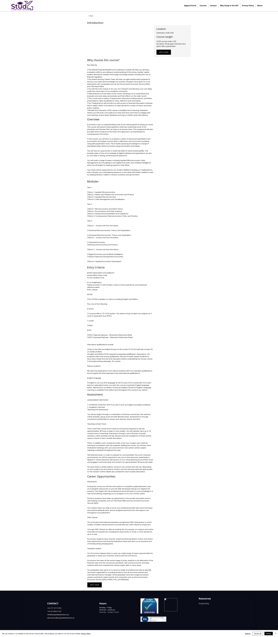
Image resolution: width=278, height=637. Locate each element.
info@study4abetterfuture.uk (58, 614)
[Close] (275, 633)
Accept (268, 633)
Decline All (257, 633)
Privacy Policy (86, 633)
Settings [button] (248, 633)
